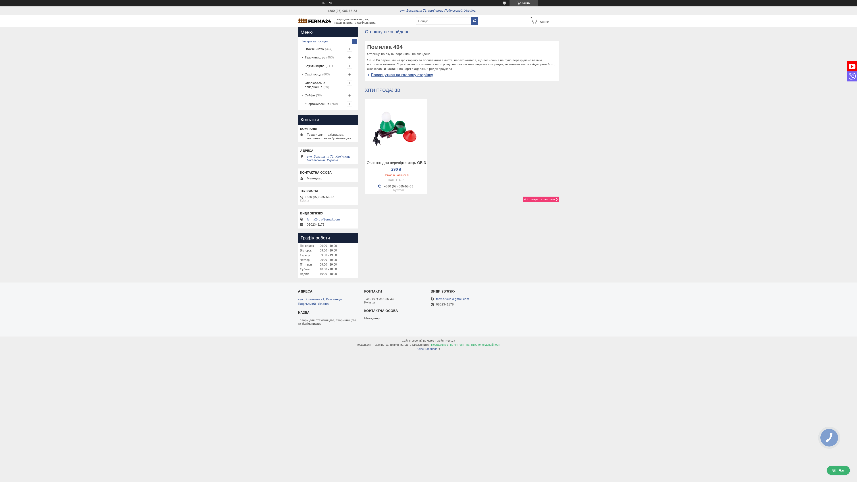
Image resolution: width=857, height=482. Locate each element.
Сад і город (313, 74)
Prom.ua (450, 340)
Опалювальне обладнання (315, 85)
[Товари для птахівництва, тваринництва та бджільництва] (314, 21)
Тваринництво (315, 57)
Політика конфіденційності (483, 344)
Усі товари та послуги (539, 199)
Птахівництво (314, 49)
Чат (842, 470)
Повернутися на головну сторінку (402, 75)
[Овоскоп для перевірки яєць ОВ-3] (396, 127)
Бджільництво (314, 66)
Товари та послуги (314, 41)
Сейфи (310, 95)
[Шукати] (474, 21)
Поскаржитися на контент (447, 344)
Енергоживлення (317, 104)
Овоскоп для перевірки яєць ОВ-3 (396, 163)
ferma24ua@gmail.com (323, 219)
